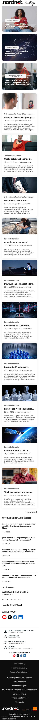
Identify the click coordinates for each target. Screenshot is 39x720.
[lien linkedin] (20, 617)
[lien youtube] (4, 617)
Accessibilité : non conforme (19, 714)
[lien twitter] (10, 617)
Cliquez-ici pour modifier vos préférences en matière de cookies (18, 717)
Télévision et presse (12, 605)
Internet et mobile (11, 600)
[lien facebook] (15, 617)
